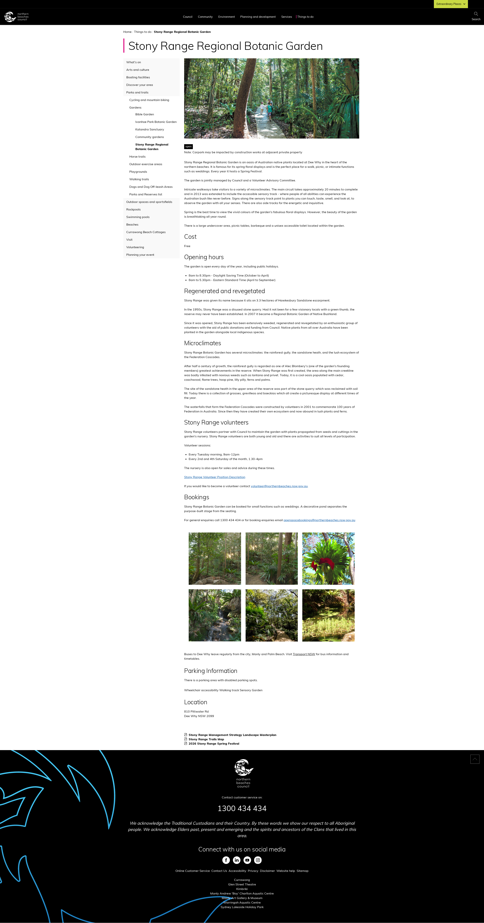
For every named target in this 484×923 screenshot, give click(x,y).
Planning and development (258, 16)
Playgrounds (138, 171)
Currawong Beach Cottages (146, 232)
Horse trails (137, 156)
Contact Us (219, 871)
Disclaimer (267, 871)
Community (205, 16)
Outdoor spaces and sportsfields (149, 202)
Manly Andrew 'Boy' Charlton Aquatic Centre (242, 893)
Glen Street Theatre (242, 884)
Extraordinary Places (449, 4)
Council (187, 16)
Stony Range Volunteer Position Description (214, 477)
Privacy (253, 871)
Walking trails (139, 179)
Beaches (132, 224)
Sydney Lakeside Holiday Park (242, 907)
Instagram (258, 860)
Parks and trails (137, 92)
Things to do (305, 16)
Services (286, 16)
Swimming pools (138, 217)
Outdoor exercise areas (145, 164)
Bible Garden (144, 114)
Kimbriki (242, 889)
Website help (285, 871)
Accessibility (237, 871)
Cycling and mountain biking (149, 100)
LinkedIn (236, 860)
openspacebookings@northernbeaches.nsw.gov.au (319, 520)
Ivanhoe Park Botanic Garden (156, 122)
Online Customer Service (192, 871)
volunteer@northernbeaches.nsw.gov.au (279, 486)
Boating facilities (138, 77)
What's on (133, 62)
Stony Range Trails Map (207, 739)
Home (127, 32)
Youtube (247, 860)
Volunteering (135, 247)
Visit (129, 239)
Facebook (226, 860)
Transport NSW (304, 654)
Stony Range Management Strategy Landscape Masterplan (234, 735)
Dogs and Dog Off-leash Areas (151, 187)
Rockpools (133, 209)
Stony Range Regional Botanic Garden (151, 147)
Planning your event (140, 255)
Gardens (135, 107)
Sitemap (303, 871)
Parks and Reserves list (145, 194)
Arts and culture (137, 70)
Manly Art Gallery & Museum (242, 898)
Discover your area (139, 85)
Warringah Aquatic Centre (242, 902)
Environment (226, 16)
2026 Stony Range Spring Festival (215, 743)
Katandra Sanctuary (149, 129)
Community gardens (149, 137)
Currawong (242, 880)
